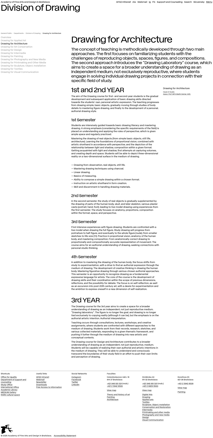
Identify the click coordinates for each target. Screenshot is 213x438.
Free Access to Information (49, 387)
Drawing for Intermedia (13, 53)
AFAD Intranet (123, 2)
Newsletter (41, 382)
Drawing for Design (11, 50)
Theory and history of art (118, 395)
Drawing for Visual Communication (20, 72)
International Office (10, 387)
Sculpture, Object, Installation (156, 405)
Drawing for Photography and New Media (23, 60)
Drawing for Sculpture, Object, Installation (23, 66)
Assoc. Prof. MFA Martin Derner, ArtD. (177, 94)
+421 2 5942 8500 (115, 386)
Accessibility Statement (65, 436)
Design (145, 417)
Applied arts (148, 400)
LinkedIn (75, 385)
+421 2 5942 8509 (185, 384)
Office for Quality (9, 377)
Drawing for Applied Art (13, 41)
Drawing (146, 397)
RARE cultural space (10, 395)
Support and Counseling (170, 2)
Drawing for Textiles (12, 69)
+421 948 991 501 (149, 384)
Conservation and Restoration (156, 407)
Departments (19, 33)
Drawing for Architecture (52, 33)
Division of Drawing (33, 33)
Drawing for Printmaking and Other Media (23, 63)
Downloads (41, 385)
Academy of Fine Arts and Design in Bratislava (25, 2)
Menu (209, 2)
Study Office (6, 385)
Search (188, 2)
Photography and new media (155, 415)
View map (111, 390)
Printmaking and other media (156, 412)
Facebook (76, 380)
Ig (150, 2)
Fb (153, 2)
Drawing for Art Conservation (16, 47)
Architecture (112, 400)
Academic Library (9, 390)
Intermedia (147, 410)
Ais (134, 2)
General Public (6, 33)
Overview (6, 37)
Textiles (146, 402)
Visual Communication (153, 420)
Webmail (142, 2)
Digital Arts (147, 395)
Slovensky (199, 2)
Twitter (75, 382)
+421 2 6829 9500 (150, 386)
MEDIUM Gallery (8, 392)
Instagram (76, 377)
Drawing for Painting (12, 56)
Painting (111, 397)
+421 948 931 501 (114, 384)
